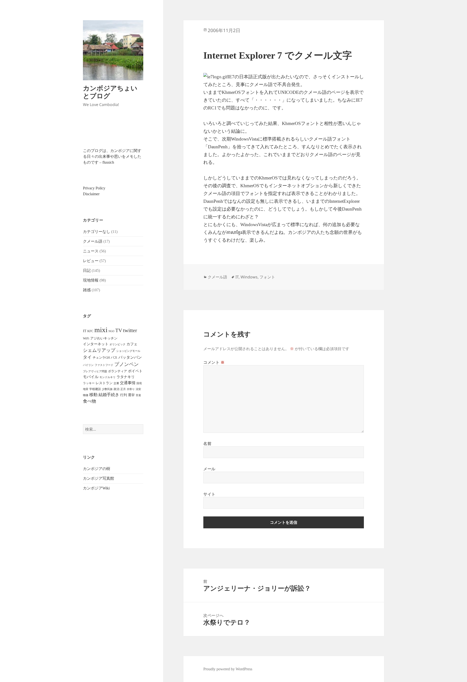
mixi (101, 330)
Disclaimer (91, 194)
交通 (116, 383)
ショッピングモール (128, 350)
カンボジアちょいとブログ (110, 91)
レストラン (104, 383)
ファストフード (104, 365)
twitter (130, 330)
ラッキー (89, 383)
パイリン (88, 364)
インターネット (95, 344)
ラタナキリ (126, 377)
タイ (87, 357)
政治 (116, 389)
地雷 (85, 389)
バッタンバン (130, 357)
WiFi (86, 338)
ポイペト (135, 371)
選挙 (131, 395)
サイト (209, 494)
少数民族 (107, 389)
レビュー (91, 261)
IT (84, 331)
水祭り (131, 389)
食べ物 (89, 401)
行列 (123, 395)
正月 (123, 389)
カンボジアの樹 (96, 469)
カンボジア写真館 (98, 478)
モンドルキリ (107, 377)
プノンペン (126, 364)
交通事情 (127, 383)
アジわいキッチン (103, 338)
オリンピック (117, 344)
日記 (87, 270)
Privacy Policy (94, 188)
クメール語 (92, 241)
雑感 (87, 290)
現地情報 (91, 280)
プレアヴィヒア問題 (95, 371)
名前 (207, 443)
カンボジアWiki (96, 488)
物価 (85, 395)
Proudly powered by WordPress (227, 669)
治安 (138, 389)
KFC (90, 331)
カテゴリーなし (96, 232)
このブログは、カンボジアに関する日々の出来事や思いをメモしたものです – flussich (112, 156)
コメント (214, 362)
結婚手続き (109, 394)
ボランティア (117, 371)
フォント (267, 277)
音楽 (138, 395)
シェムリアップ (99, 350)
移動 (93, 394)
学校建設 (95, 389)
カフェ (131, 344)
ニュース (91, 251)
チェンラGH (101, 357)
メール (209, 468)
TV (118, 330)
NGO (111, 331)
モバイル (91, 376)
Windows (249, 277)
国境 (139, 383)
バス (114, 357)
